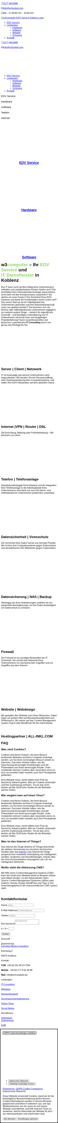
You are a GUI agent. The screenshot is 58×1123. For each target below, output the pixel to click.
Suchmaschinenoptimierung (15, 999)
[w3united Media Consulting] (2, 3)
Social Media (7, 1008)
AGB (3, 1025)
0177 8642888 (10, 3)
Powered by (23, 1089)
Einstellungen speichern (28, 1119)
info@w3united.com (13, 8)
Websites (5, 989)
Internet (22, 852)
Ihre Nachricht (8, 923)
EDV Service (13, 22)
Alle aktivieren (9, 1119)
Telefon (4, 915)
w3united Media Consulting (14, 946)
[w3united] (2, 8)
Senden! (5, 934)
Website (16, 32)
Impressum (6, 1018)
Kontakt (10, 38)
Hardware (17, 27)
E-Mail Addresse (9, 910)
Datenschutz (7, 1020)
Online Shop (7, 1003)
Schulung (17, 35)
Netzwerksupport (9, 994)
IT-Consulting (7, 984)
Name (4, 905)
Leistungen (12, 25)
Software (16, 30)
